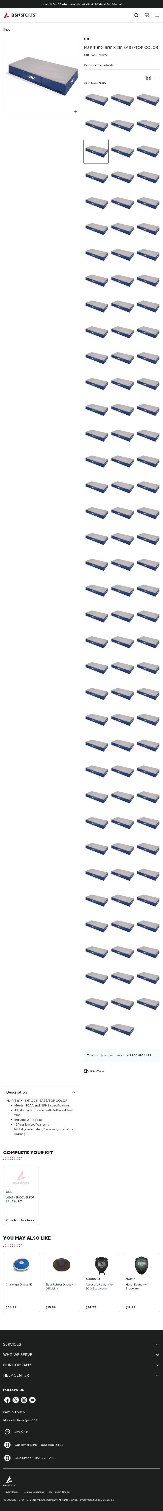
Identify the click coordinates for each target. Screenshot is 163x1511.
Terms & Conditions (33, 1492)
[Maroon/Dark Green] (122, 849)
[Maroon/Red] (96, 668)
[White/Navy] (122, 461)
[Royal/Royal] (148, 177)
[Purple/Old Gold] (148, 926)
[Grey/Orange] (148, 694)
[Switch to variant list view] (156, 78)
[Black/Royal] (122, 797)
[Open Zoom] (75, 111)
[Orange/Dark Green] (148, 435)
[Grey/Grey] (122, 745)
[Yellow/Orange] (148, 642)
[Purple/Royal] (122, 874)
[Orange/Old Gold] (122, 565)
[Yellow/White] (122, 720)
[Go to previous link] (5, 4)
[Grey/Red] (96, 745)
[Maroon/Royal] (122, 771)
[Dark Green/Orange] (148, 384)
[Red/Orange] (148, 229)
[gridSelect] (148, 78)
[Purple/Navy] (96, 926)
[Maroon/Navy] (96, 900)
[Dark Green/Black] (96, 435)
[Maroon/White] (96, 797)
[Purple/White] (122, 926)
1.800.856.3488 (140, 1055)
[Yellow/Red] (122, 487)
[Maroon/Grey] (148, 900)
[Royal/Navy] (148, 203)
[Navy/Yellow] (96, 151)
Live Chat (21, 1432)
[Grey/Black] (148, 745)
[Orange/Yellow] (148, 539)
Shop (7, 29)
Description (16, 1092)
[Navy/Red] (122, 151)
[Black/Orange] (96, 978)
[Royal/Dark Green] (122, 203)
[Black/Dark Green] (148, 978)
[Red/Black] (122, 332)
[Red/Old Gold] (148, 280)
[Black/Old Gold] (96, 177)
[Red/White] (148, 358)
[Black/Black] (96, 100)
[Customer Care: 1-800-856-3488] (7, 1445)
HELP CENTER (16, 1375)
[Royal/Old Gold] (96, 358)
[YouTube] (32, 1400)
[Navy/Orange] (122, 1029)
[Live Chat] (7, 1432)
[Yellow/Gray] (96, 720)
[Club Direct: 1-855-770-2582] (7, 1458)
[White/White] (96, 616)
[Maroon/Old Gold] (96, 823)
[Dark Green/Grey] (96, 410)
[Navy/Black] (148, 952)
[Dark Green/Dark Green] (148, 410)
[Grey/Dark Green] (148, 616)
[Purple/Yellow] (148, 874)
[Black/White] (122, 978)
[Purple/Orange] (122, 952)
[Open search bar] (136, 15)
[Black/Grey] (148, 151)
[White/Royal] (122, 255)
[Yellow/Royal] (96, 590)
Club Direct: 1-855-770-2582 (35, 1458)
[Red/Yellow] (96, 229)
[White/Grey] (122, 539)
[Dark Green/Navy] (122, 410)
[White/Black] (148, 590)
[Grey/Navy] (122, 694)
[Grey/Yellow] (148, 720)
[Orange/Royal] (96, 487)
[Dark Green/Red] (122, 177)
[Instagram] (24, 1400)
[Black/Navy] (96, 125)
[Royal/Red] (96, 203)
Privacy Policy (11, 1492)
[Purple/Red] (148, 797)
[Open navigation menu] (156, 15)
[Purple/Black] (122, 823)
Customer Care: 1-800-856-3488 (39, 1445)
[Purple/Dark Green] (122, 900)
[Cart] (147, 15)
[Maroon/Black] (96, 952)
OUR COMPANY (17, 1365)
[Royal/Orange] (122, 229)
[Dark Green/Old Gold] (96, 384)
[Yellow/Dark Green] (96, 771)
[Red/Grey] (96, 332)
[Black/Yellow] (122, 1004)
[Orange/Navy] (96, 461)
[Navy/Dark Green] (122, 125)
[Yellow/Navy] (148, 668)
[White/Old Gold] (96, 513)
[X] (16, 1400)
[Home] (19, 15)
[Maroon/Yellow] (148, 849)
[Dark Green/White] (122, 435)
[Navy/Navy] (96, 1004)
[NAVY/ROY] (148, 1004)
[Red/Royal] (96, 280)
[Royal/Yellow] (148, 255)
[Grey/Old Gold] (96, 694)
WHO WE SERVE (17, 1354)
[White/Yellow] (148, 513)
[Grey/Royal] (122, 668)
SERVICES (12, 1344)
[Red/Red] (96, 255)
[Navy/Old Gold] (96, 1029)
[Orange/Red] (148, 461)
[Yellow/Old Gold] (122, 616)
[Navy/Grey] (148, 125)
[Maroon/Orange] (96, 874)
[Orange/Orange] (148, 565)
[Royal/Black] (148, 332)
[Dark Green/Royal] (148, 100)
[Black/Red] (148, 823)
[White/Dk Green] (122, 513)
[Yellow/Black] (148, 771)
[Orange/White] (122, 590)
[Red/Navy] (122, 358)
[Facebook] (7, 1400)
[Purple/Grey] (96, 849)
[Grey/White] (96, 642)
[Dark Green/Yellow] (122, 384)
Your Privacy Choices (59, 1492)
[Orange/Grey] (96, 539)
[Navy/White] (122, 100)
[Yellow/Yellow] (122, 642)
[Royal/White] (122, 306)
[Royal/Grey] (122, 280)
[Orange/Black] (148, 487)
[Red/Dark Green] (148, 306)
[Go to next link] (158, 4)
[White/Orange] (96, 565)
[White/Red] (96, 306)
